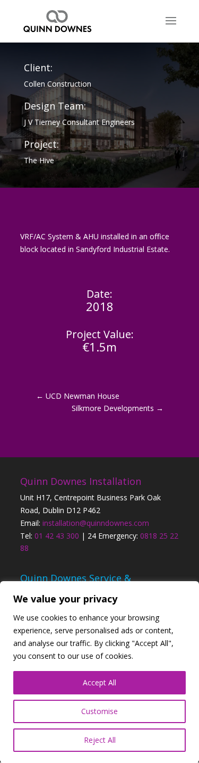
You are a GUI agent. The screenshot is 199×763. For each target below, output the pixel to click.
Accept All (99, 682)
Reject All (100, 740)
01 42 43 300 (56, 536)
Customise (99, 711)
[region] (99, 672)
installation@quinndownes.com (95, 523)
